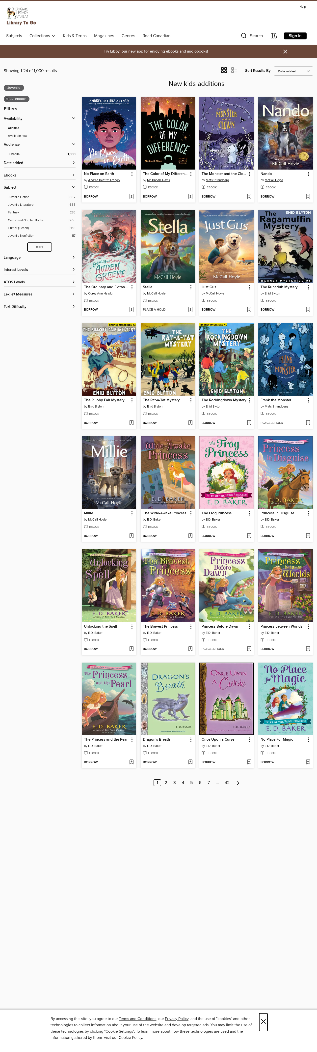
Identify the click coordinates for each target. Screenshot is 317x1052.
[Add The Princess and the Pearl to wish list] (131, 762)
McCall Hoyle (274, 180)
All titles (13, 128)
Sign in (295, 36)
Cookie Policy (130, 1037)
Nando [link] (266, 174)
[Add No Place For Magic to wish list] (308, 762)
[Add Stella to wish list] (190, 310)
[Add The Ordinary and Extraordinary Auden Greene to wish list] (131, 310)
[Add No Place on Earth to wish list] (131, 197)
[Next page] (238, 783)
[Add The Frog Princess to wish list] (249, 536)
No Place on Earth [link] (99, 174)
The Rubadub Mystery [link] (279, 287)
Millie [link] (88, 513)
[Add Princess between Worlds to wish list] (308, 649)
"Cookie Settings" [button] (119, 1031)
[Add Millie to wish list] (131, 536)
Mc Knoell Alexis (158, 180)
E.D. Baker (154, 520)
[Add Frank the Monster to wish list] (308, 423)
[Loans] (273, 37)
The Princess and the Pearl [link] (106, 739)
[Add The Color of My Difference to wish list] (190, 197)
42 (227, 783)
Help (302, 7)
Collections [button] (40, 36)
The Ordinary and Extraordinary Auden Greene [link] (106, 287)
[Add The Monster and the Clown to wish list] (249, 197)
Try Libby (112, 51)
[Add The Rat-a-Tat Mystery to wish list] (190, 423)
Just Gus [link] (209, 287)
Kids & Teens (75, 36)
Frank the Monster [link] (276, 400)
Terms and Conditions (137, 1018)
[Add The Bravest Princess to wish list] (190, 649)
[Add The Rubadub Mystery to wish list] (308, 310)
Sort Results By (258, 70)
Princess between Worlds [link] (281, 626)
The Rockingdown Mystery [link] (224, 400)
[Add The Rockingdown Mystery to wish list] (249, 423)
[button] (251, 37)
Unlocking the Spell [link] (100, 626)
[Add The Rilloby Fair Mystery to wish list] (131, 423)
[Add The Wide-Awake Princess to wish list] (190, 536)
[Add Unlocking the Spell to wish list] (131, 649)
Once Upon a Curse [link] (218, 739)
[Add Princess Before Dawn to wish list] (249, 649)
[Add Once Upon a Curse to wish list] (249, 762)
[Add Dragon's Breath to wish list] (190, 762)
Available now (17, 136)
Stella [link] (147, 287)
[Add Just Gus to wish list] (249, 310)
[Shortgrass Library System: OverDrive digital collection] (21, 17)
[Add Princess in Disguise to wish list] (308, 536)
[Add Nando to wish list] (308, 197)
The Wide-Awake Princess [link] (164, 513)
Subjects (14, 36)
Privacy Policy (176, 1018)
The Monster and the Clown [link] (224, 174)
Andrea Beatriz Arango (104, 180)
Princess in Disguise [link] (277, 513)
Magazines (104, 36)
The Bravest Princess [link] (160, 626)
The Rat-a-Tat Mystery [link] (161, 400)
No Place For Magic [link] (277, 739)
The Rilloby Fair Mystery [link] (104, 400)
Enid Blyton (272, 293)
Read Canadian (156, 36)
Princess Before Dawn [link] (220, 626)
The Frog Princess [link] (217, 513)
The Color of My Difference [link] (165, 174)
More (39, 247)
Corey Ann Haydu (100, 293)
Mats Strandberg (217, 180)
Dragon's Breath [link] (156, 739)
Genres (128, 36)
